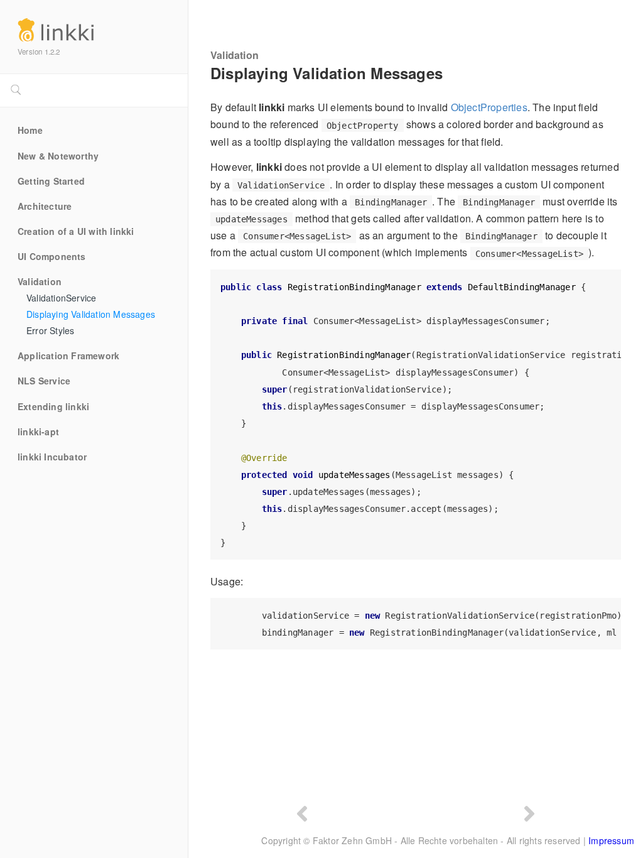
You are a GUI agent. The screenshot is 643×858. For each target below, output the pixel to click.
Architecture (45, 206)
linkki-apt (38, 432)
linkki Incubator (52, 457)
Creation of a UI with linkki (76, 231)
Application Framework (68, 356)
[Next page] (529, 812)
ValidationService (61, 298)
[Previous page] (302, 812)
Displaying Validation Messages (90, 314)
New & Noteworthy (58, 156)
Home (30, 130)
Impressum (611, 840)
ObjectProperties (489, 107)
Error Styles (50, 331)
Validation (40, 282)
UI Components (52, 257)
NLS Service (44, 381)
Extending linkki (53, 407)
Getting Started (51, 181)
